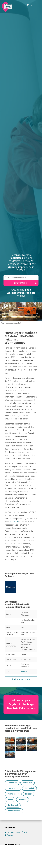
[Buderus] (21, 587)
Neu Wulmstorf (14, 811)
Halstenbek (29, 788)
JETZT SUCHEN (21, 283)
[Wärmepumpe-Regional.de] (7, 7)
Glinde (10, 799)
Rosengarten (13, 788)
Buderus (24, 672)
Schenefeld (12, 783)
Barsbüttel (27, 783)
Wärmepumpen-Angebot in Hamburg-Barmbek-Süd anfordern (21, 704)
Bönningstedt (13, 794)
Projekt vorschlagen (21, 679)
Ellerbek (28, 794)
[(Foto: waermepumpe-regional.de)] (10, 740)
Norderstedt (12, 805)
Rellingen (22, 799)
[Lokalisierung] (5, 277)
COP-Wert (13, 522)
